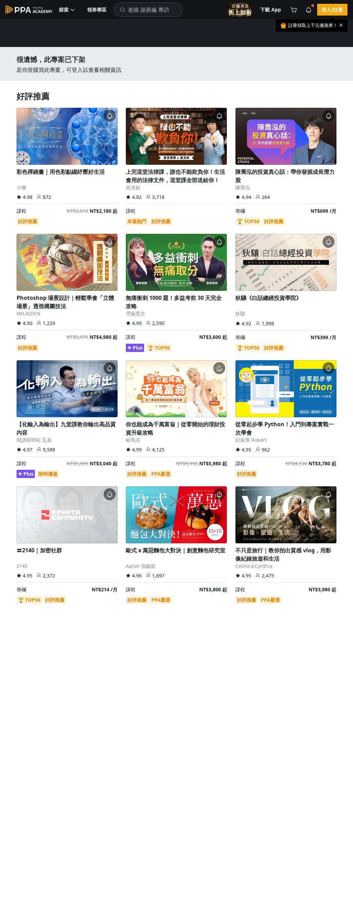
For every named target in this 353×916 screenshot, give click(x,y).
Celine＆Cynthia (253, 566)
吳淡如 (133, 187)
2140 (22, 566)
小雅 (21, 187)
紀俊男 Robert (251, 440)
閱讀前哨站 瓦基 (34, 440)
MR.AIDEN (28, 313)
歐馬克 (133, 440)
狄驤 (240, 313)
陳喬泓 (242, 187)
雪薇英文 (135, 313)
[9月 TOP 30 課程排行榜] (240, 10)
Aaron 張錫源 (140, 566)
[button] (67, 10)
